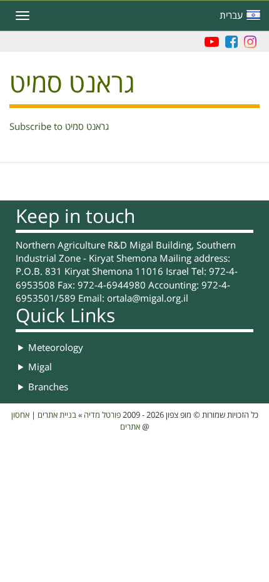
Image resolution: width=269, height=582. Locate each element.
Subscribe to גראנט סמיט (59, 126)
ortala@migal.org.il (147, 298)
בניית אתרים (57, 415)
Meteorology (55, 347)
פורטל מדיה (102, 415)
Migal (40, 367)
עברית (231, 15)
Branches (48, 387)
